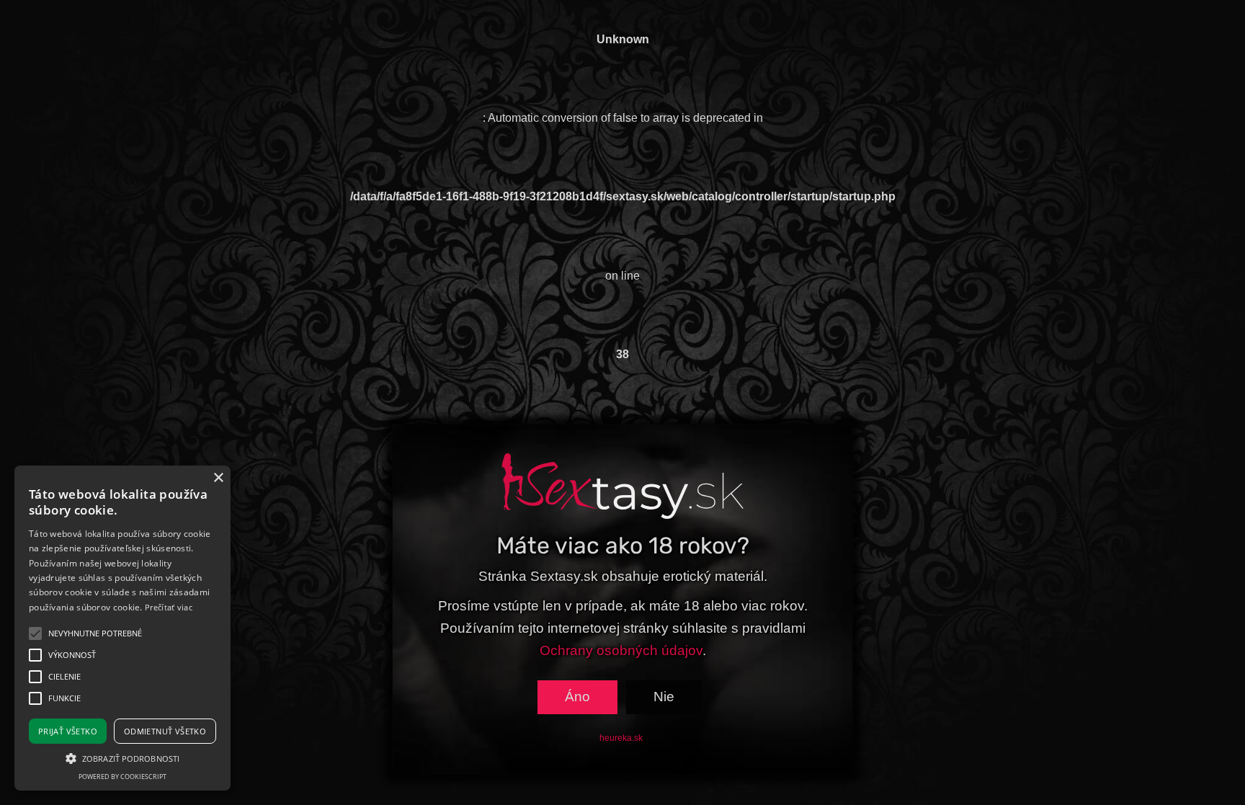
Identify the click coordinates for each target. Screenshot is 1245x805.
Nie (663, 696)
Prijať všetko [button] (67, 731)
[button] (122, 758)
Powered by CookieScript (122, 776)
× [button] (218, 478)
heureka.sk (621, 738)
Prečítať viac (168, 607)
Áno (577, 696)
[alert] (122, 628)
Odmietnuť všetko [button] (165, 731)
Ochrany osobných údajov (621, 650)
